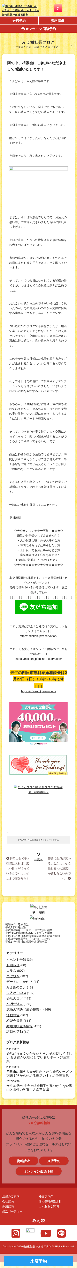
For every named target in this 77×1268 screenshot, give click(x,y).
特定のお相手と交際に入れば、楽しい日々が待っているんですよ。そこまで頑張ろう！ (18, 868)
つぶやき (13, 976)
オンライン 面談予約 (40, 28)
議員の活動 (14, 1031)
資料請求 (23, 1160)
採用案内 (8, 1206)
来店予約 (19, 20)
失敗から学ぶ (16, 993)
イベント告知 (16, 959)
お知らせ (13, 965)
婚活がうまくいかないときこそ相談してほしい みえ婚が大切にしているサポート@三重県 (39, 1057)
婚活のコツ (14, 998)
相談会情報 (14, 1020)
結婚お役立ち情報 (19, 1026)
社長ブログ (46, 1196)
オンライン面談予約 (38, 1171)
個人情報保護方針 (50, 1201)
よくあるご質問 (49, 1206)
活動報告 (13, 1015)
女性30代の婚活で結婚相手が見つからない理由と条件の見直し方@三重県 (39, 1087)
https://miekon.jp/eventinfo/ (38, 691)
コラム (56, 839)
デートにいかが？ (19, 981)
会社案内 (8, 1201)
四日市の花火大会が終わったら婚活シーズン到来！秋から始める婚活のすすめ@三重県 (39, 1073)
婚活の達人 (14, 1004)
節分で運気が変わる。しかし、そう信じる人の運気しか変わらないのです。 (59, 868)
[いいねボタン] (7, 832)
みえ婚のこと (16, 987)
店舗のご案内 (11, 1196)
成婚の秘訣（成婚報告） (24, 1009)
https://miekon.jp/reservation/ (38, 636)
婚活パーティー (12, 1211)
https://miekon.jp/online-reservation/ (38, 659)
